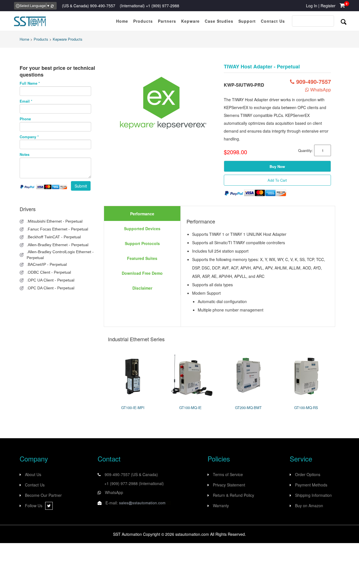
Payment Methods (311, 485)
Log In (311, 5)
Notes (24, 154)
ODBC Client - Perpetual (49, 272)
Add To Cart (277, 180)
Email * (26, 101)
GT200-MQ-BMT (248, 407)
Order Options (307, 474)
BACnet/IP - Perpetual (47, 264)
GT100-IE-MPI (132, 407)
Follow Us (33, 505)
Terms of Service (228, 474)
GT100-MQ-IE (190, 407)
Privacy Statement (229, 485)
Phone (25, 118)
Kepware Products (67, 39)
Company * (29, 136)
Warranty (221, 505)
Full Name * (30, 83)
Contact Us (35, 485)
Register (328, 5)
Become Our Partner (43, 495)
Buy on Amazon (309, 505)
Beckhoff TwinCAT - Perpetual (54, 237)
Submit (81, 186)
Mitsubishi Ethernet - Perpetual (55, 221)
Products (41, 39)
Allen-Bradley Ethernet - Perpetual (58, 245)
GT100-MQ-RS (306, 407)
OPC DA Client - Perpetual (51, 288)
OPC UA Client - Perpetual (51, 280)
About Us (33, 474)
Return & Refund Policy (233, 495)
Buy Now (277, 166)
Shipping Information (313, 495)
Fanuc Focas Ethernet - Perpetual (58, 229)
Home (24, 39)
